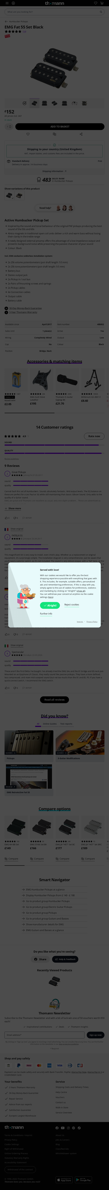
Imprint (80, 621)
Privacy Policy (92, 621)
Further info (46, 613)
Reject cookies (71, 604)
